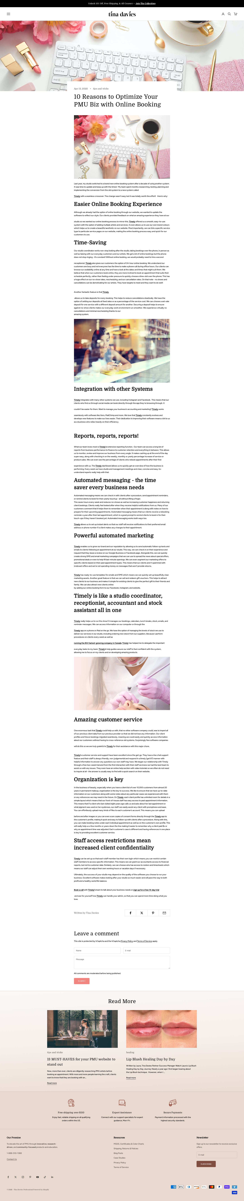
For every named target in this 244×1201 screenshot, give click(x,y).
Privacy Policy (127, 941)
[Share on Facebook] (130, 913)
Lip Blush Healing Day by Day (150, 1059)
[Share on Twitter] (141, 913)
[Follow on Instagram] (22, 1177)
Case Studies (119, 1158)
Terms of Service (144, 941)
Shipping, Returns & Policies (126, 1148)
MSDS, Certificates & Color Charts (129, 1144)
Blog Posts (118, 1153)
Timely (77, 196)
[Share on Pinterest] (153, 913)
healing (130, 1052)
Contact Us (12, 1159)
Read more (52, 1083)
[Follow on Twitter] (15, 1177)
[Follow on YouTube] (37, 1177)
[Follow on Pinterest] (30, 1177)
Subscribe (206, 1164)
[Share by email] (164, 913)
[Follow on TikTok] (44, 1177)
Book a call (78, 890)
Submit (81, 981)
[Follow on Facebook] (8, 1177)
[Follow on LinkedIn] (52, 1177)
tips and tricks (101, 88)
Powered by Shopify (41, 1190)
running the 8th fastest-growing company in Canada (97, 643)
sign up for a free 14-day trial (146, 890)
